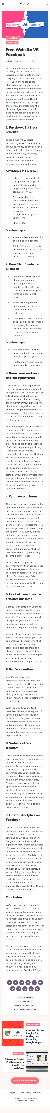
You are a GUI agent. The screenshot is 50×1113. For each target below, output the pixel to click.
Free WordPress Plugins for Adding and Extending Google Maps (35, 1036)
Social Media (13, 38)
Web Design (12, 43)
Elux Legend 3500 (26, 1100)
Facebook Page (25, 1001)
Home (18, 1098)
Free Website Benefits (25, 1005)
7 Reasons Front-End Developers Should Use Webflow (14, 1064)
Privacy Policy (30, 1098)
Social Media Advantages (25, 1009)
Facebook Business (25, 997)
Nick (10, 61)
